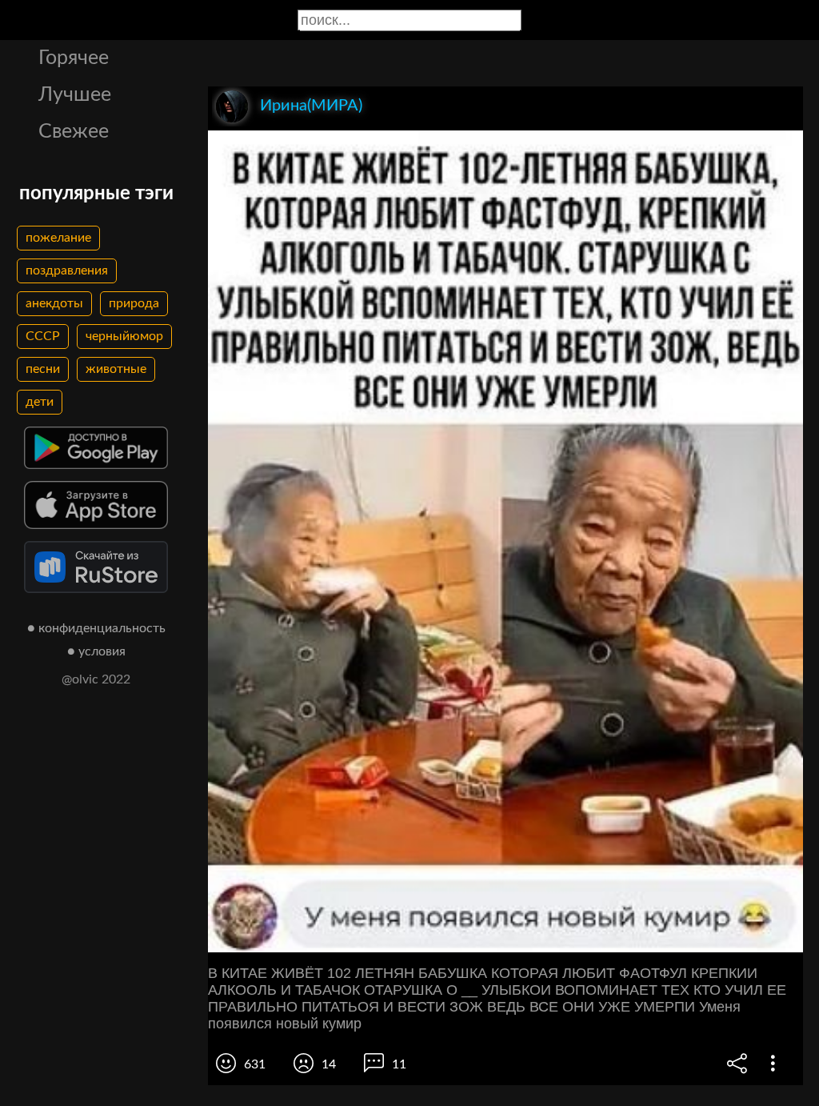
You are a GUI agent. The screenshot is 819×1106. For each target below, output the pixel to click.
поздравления (67, 270)
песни (43, 369)
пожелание (58, 237)
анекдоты (54, 303)
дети (40, 401)
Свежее (73, 132)
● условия (96, 651)
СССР (43, 336)
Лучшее (74, 95)
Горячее (73, 58)
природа (134, 303)
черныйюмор (124, 336)
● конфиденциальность (96, 628)
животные (116, 369)
